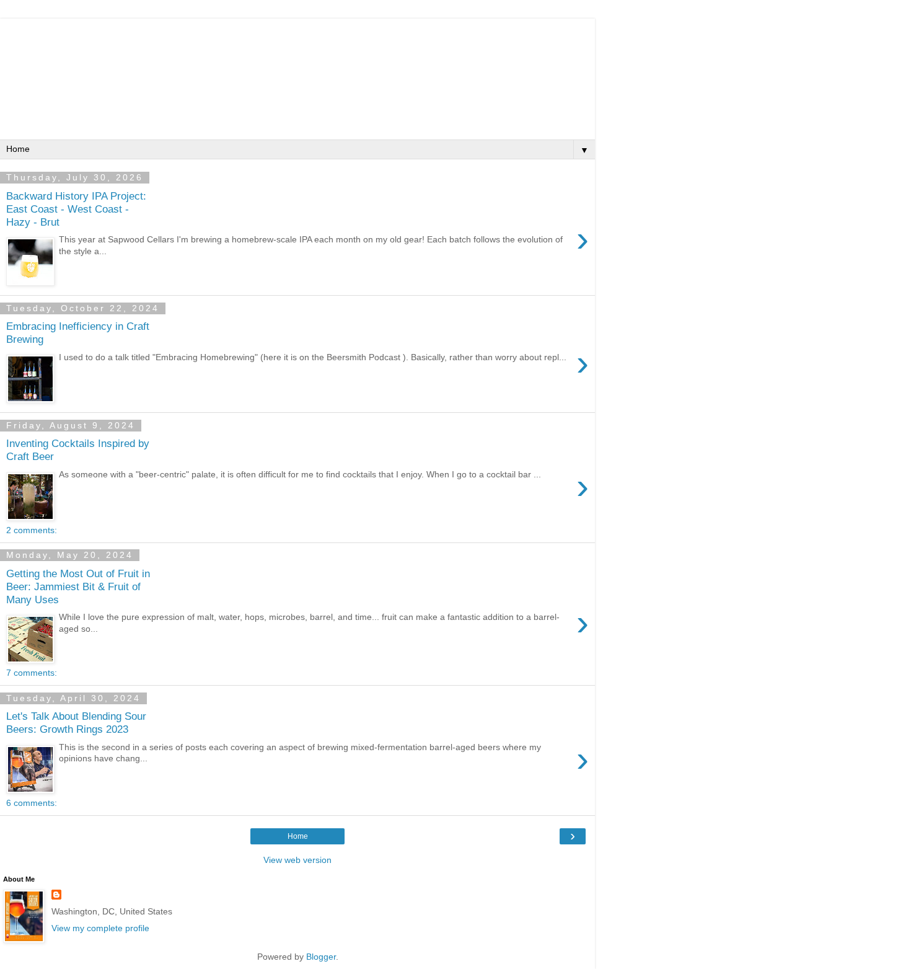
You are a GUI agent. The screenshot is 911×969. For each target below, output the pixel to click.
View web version (297, 860)
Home (298, 836)
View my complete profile (100, 928)
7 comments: (31, 673)
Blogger (321, 957)
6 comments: (31, 803)
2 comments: (31, 530)
